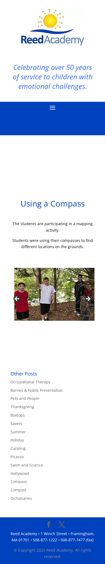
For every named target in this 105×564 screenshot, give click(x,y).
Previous (17, 299)
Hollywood (19, 473)
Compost (18, 489)
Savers (16, 423)
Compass (18, 481)
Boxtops (17, 415)
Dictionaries (21, 498)
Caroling (18, 448)
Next (88, 299)
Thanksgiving (22, 406)
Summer (18, 431)
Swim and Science (26, 465)
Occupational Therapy (30, 381)
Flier (11, 128)
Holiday (17, 440)
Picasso (17, 456)
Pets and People (24, 398)
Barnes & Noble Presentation (36, 390)
